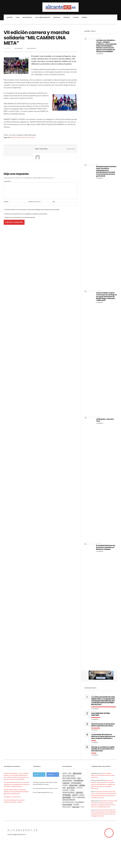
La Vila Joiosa (79, 787)
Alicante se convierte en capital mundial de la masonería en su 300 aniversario (102, 749)
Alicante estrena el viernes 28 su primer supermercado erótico (103, 725)
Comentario (8, 181)
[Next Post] (25, 150)
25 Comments (95, 708)
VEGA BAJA (56, 17)
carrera (28, 137)
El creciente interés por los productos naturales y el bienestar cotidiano (105, 547)
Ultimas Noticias (66, 807)
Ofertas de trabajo (68, 792)
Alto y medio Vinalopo (69, 775)
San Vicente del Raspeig (68, 802)
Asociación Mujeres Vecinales (18, 137)
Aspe (79, 778)
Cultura (75, 17)
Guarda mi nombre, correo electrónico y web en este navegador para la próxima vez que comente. (32, 209)
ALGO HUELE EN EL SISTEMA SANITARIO (100, 714)
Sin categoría (79, 802)
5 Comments (94, 742)
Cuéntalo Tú (65, 785)
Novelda (72, 790)
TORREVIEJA (76, 804)
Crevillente (78, 780)
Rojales (74, 797)
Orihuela (67, 795)
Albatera (65, 773)
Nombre (6, 201)
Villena (82, 806)
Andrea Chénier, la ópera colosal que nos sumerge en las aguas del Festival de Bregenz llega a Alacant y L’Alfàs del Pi (106, 296)
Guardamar (71, 788)
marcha (33, 137)
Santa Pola (81, 797)
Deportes (66, 17)
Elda (64, 788)
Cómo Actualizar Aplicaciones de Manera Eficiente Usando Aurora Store (102, 775)
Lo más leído (65, 790)
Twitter (36, 774)
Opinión (84, 17)
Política (82, 795)
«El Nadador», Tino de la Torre (105, 420)
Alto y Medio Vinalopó (42, 17)
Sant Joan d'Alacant (69, 800)
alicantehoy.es (22, 830)
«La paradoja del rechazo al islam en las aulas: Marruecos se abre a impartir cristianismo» (103, 736)
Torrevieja (67, 804)
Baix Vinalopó (27, 17)
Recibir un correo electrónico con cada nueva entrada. (20, 217)
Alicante (10, 17)
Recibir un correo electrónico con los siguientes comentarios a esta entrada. (26, 214)
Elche (17, 17)
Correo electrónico (34, 201)
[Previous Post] (11, 150)
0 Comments (99, 53)
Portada (93, 695)
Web (54, 201)
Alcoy (69, 773)
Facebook (50, 774)
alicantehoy (19, 48)
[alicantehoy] (60, 7)
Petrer (75, 795)
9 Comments (94, 719)
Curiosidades (76, 783)
